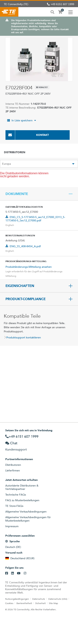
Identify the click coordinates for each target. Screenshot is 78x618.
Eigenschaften (19, 286)
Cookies (9, 603)
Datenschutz (38, 598)
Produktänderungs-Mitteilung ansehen (28, 266)
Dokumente (16, 194)
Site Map (53, 603)
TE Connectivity (9, 12)
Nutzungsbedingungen (17, 598)
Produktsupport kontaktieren (23, 337)
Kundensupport (16, 449)
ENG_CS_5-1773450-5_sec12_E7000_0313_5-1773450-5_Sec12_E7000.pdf (35, 218)
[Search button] (52, 11)
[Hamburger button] (70, 12)
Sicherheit (40, 603)
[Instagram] (25, 573)
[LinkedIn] (12, 573)
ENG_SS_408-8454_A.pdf (25, 246)
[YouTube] (18, 573)
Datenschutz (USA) (57, 598)
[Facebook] (6, 573)
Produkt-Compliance (25, 299)
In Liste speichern (22, 120)
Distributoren (13, 465)
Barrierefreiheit (24, 603)
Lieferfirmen (12, 470)
